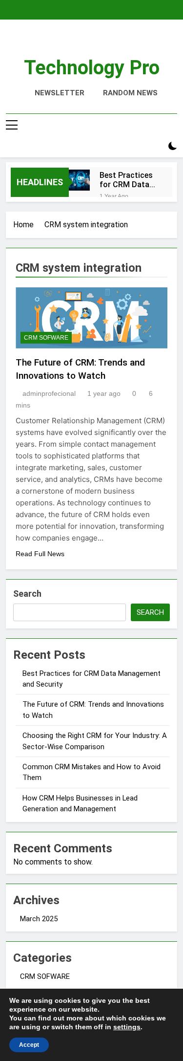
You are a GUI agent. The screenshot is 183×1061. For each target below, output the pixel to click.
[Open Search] (156, 146)
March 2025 (39, 918)
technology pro (92, 67)
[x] (92, 42)
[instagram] (83, 42)
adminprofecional (49, 393)
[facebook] (71, 42)
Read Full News (40, 554)
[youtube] (112, 42)
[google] (100, 42)
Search (27, 593)
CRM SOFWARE (46, 337)
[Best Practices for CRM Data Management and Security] (79, 180)
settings (127, 1027)
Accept (29, 1044)
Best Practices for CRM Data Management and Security (126, 180)
